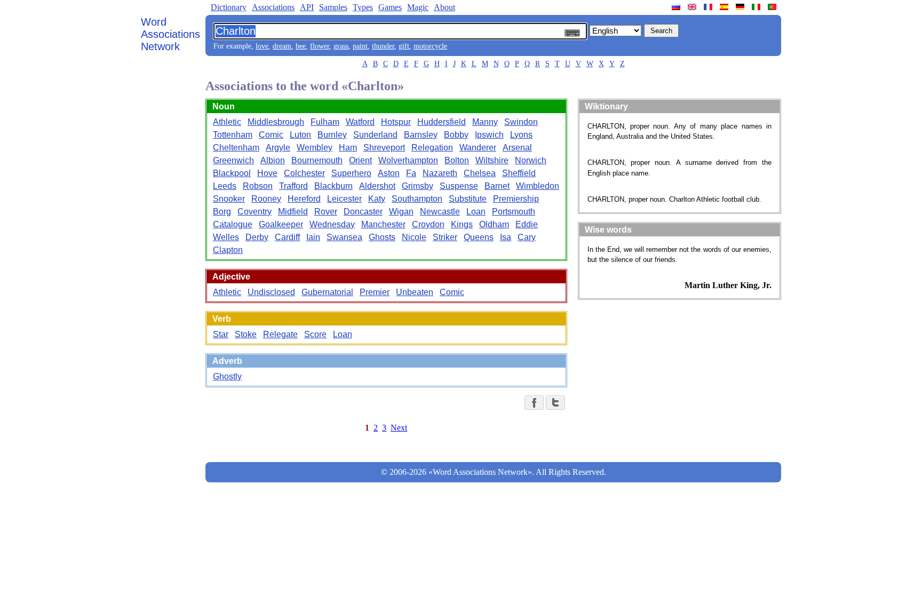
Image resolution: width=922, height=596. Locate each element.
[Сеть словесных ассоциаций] (677, 7)
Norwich (530, 160)
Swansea (344, 237)
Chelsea (480, 173)
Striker (445, 237)
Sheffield (519, 173)
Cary (527, 237)
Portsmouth (513, 211)
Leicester (344, 198)
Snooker (229, 198)
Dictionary (229, 7)
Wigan (401, 211)
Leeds (224, 185)
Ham (348, 147)
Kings (462, 224)
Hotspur (396, 121)
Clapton (228, 250)
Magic (417, 7)
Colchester (304, 173)
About (444, 7)
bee (301, 46)
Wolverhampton (408, 160)
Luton (300, 134)
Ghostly (227, 376)
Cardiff (287, 237)
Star (220, 334)
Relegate (280, 334)
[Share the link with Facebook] (534, 402)
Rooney (266, 198)
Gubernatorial (327, 292)
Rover (325, 211)
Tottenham (232, 134)
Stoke (246, 334)
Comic (271, 134)
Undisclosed (271, 292)
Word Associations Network (170, 34)
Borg (222, 211)
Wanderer (477, 147)
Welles (226, 237)
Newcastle (440, 211)
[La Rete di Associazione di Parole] (757, 7)
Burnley (332, 134)
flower (319, 46)
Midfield (293, 211)
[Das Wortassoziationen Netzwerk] (741, 7)
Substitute (468, 198)
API (307, 7)
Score (315, 334)
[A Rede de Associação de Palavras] (773, 7)
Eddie (526, 224)
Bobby (456, 134)
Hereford (304, 198)
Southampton (417, 198)
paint (360, 46)
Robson (258, 185)
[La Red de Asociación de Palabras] (725, 7)
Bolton (456, 160)
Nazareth (440, 173)
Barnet (497, 185)
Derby (256, 237)
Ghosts (382, 237)
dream (282, 46)
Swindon (521, 121)
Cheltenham (236, 147)
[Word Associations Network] (693, 7)
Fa (411, 173)
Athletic (227, 121)
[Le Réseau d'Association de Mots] (709, 7)
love (262, 46)
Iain (313, 237)
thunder (383, 46)
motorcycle (430, 46)
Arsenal (517, 147)
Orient (360, 160)
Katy (376, 198)
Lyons (521, 134)
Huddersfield (441, 121)
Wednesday (332, 224)
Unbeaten (414, 292)
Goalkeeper (281, 224)
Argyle (278, 147)
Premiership (516, 198)
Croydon (428, 224)
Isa (505, 237)
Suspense (459, 185)
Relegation (432, 147)
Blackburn (333, 185)
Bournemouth (317, 160)
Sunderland (375, 134)
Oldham (494, 224)
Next (399, 427)
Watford (360, 121)
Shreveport (384, 147)
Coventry (254, 211)
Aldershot (377, 185)
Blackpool (232, 173)
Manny (485, 121)
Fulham (325, 121)
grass (340, 46)
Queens (479, 237)
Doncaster (363, 211)
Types (363, 7)
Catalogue (232, 224)
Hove (267, 173)
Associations (273, 7)
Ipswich (489, 134)
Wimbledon (537, 185)
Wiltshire (491, 160)
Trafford (293, 185)
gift (404, 46)
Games (390, 7)
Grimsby (417, 185)
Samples (333, 7)
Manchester (383, 224)
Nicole (414, 237)
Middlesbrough (276, 121)
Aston (389, 173)
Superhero (351, 173)
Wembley (314, 147)
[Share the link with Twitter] (555, 402)
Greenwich (233, 160)
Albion (272, 160)
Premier (375, 292)
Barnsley (421, 134)
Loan (476, 211)
